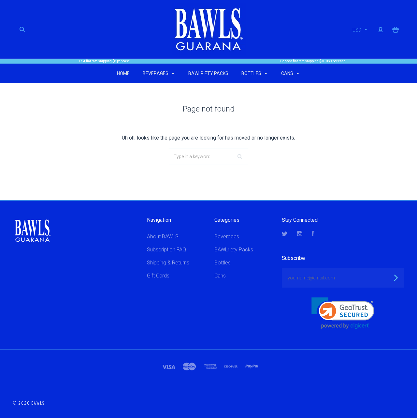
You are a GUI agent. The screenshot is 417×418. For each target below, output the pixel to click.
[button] (343, 313)
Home (123, 73)
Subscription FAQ (166, 249)
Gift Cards (158, 276)
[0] (395, 29)
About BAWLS (163, 236)
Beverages (156, 73)
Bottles (251, 73)
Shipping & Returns (168, 263)
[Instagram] (299, 234)
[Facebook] (313, 234)
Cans (287, 73)
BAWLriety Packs (208, 73)
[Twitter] (285, 234)
